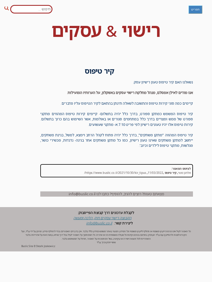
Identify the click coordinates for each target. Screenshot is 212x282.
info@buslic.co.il (99, 223)
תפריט (195, 9)
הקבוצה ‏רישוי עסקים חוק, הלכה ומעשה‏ (102, 217)
